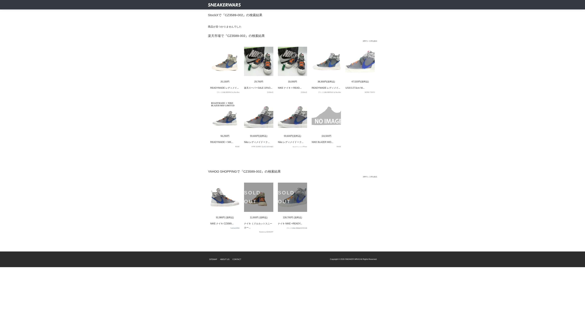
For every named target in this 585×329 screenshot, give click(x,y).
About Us (224, 259)
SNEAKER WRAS (352, 259)
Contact (236, 259)
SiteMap (213, 259)
